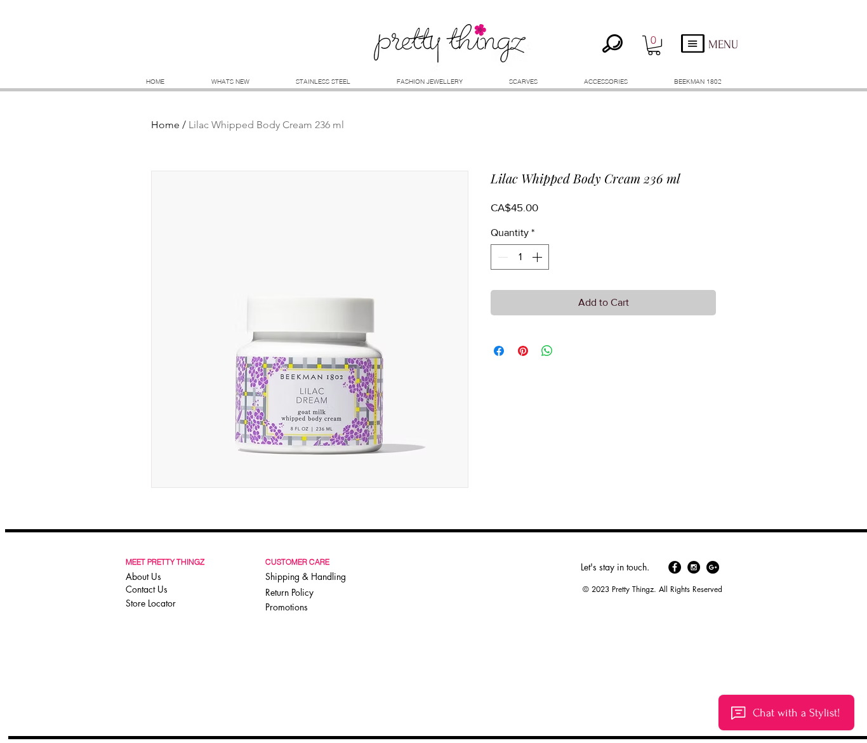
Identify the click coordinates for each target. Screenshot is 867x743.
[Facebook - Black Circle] (674, 567)
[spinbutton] (519, 257)
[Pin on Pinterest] (523, 350)
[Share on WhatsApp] (547, 350)
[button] (654, 45)
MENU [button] (723, 44)
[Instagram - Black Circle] (693, 567)
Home (165, 125)
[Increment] (538, 257)
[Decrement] (501, 257)
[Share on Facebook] (498, 350)
